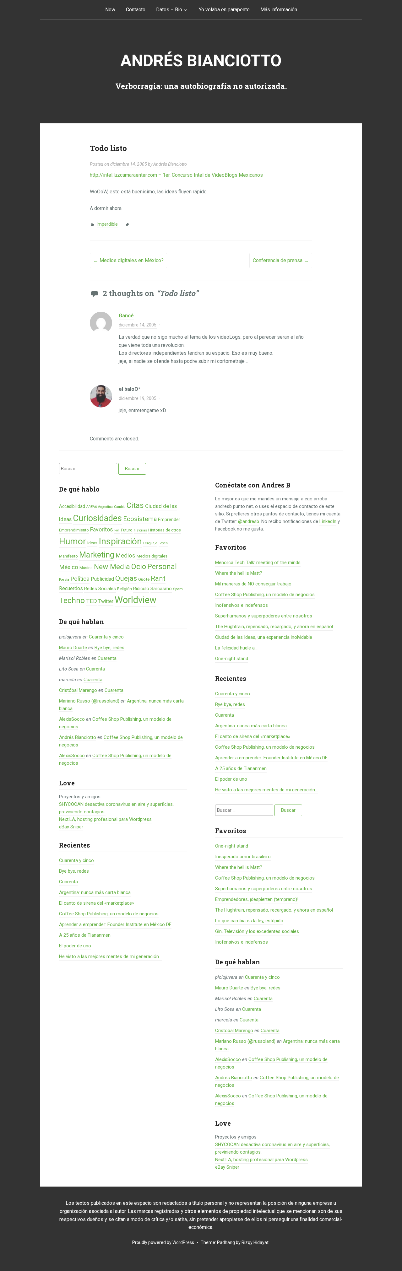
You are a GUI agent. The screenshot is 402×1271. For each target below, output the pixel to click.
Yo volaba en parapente (224, 10)
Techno (72, 600)
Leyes (163, 543)
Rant (158, 578)
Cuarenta (107, 658)
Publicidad (102, 579)
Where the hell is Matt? (238, 573)
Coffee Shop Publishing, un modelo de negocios (109, 914)
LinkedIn (327, 521)
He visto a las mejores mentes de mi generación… (110, 956)
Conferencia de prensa (281, 260)
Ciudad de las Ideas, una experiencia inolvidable (263, 637)
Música (86, 567)
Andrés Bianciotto (201, 60)
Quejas (126, 578)
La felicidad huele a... (236, 648)
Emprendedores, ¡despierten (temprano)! (256, 899)
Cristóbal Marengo (78, 690)
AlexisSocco (72, 719)
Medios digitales (152, 556)
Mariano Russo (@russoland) (89, 701)
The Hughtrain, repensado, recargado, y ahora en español (274, 626)
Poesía (64, 580)
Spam (178, 589)
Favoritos (101, 529)
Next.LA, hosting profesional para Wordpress (105, 819)
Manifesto (68, 556)
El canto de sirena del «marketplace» (96, 903)
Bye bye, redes (109, 647)
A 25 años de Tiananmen (85, 935)
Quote (143, 579)
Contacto (135, 10)
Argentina (105, 507)
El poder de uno (75, 946)
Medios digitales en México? (128, 260)
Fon (117, 530)
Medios (125, 555)
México (68, 567)
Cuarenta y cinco (106, 637)
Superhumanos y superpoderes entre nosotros (263, 616)
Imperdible (107, 224)
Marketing (96, 554)
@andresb (248, 521)
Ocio (138, 566)
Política (80, 578)
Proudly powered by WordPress (163, 1242)
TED (91, 601)
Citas (135, 505)
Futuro (127, 530)
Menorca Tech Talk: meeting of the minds (258, 562)
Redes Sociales (100, 588)
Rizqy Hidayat (255, 1242)
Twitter (105, 601)
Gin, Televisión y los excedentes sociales (257, 931)
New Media (112, 567)
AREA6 (91, 507)
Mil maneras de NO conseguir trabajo (253, 584)
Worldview (135, 600)
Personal (162, 567)
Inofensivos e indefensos (241, 605)
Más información (278, 10)
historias (140, 530)
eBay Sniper (71, 827)
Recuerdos (71, 588)
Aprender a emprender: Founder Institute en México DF (115, 924)
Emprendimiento (74, 530)
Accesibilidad (72, 506)
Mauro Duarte (73, 647)
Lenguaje (150, 543)
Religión (124, 588)
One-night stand (231, 658)
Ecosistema (140, 519)
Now (110, 10)
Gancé (126, 316)
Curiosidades (97, 518)
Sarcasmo (161, 588)
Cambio (119, 507)
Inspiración (120, 541)
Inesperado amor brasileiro (243, 856)
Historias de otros (164, 530)
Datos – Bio (169, 10)
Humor (72, 541)
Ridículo (141, 588)
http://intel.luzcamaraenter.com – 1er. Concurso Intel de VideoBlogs (176, 175)
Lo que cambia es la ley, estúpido (249, 921)
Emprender (169, 519)
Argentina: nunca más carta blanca (95, 892)
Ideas (92, 543)
